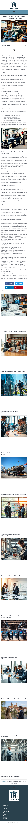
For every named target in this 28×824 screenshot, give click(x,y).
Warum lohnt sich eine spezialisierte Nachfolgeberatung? (14, 371)
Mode (4, 809)
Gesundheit (5, 807)
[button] (14, 12)
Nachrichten (6, 811)
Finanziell (5, 805)
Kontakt (5, 818)
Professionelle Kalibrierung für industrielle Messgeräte (13, 575)
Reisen (4, 814)
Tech (4, 815)
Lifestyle (5, 808)
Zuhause (5, 817)
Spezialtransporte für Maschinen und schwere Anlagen (13, 494)
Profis (4, 812)
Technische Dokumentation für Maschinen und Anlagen (13, 331)
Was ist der (4, 781)
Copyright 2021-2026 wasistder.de (14, 822)
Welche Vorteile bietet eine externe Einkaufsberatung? (13, 698)
